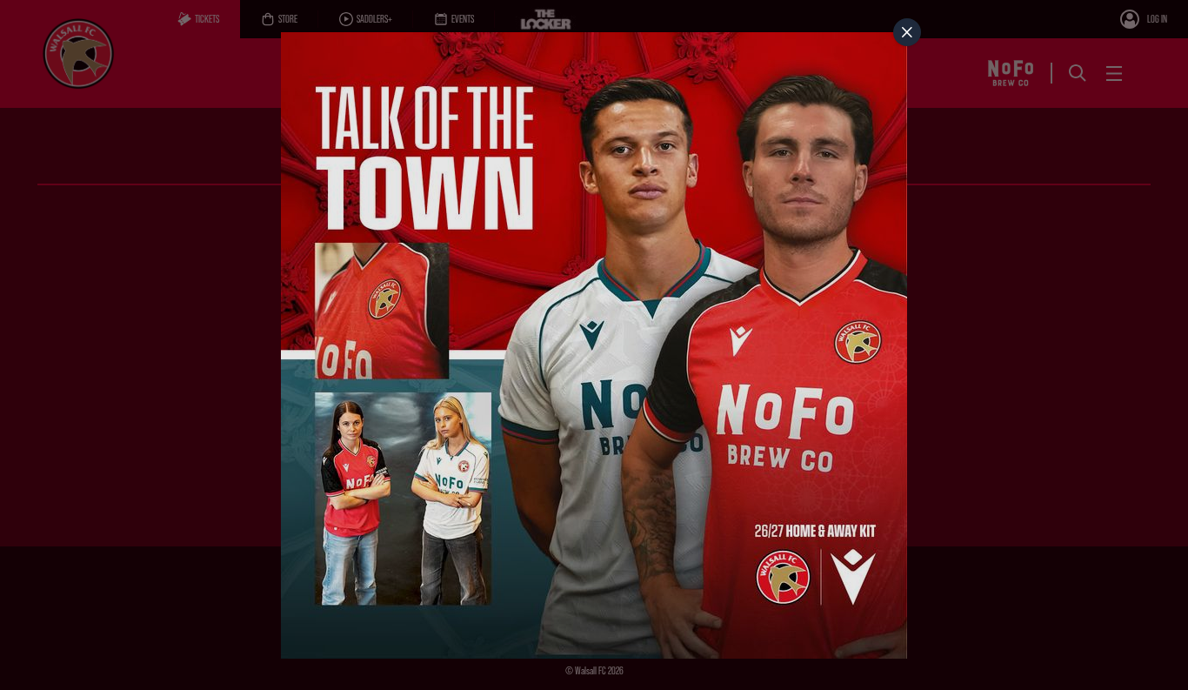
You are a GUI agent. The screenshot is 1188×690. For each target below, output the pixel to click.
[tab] (907, 32)
